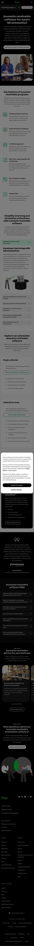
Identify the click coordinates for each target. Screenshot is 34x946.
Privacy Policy (12, 470)
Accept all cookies (17, 485)
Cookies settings (16, 489)
